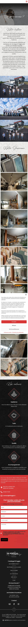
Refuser (14, 325)
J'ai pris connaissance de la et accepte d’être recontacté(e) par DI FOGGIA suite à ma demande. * (14, 533)
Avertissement (19, 617)
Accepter (14, 321)
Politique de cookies (8, 332)
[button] (26, 294)
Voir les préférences (14, 329)
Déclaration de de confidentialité (18, 616)
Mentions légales (6, 616)
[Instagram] (18, 604)
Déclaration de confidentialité (17, 332)
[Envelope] (9, 604)
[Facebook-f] (14, 604)
